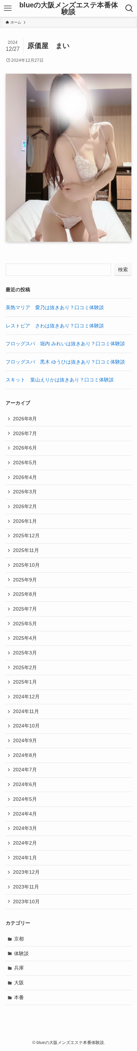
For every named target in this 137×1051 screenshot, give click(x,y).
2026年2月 (25, 506)
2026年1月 (25, 521)
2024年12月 (26, 696)
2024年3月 (25, 828)
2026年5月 (25, 462)
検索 (123, 269)
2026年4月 (25, 477)
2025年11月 (26, 550)
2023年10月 (26, 901)
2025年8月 (25, 594)
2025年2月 (25, 667)
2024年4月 (25, 814)
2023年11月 (26, 887)
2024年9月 (25, 740)
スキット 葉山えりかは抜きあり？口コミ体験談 (60, 380)
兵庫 (19, 968)
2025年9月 (25, 580)
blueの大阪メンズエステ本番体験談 (68, 8)
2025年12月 (26, 535)
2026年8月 (25, 418)
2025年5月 (25, 623)
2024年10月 (26, 726)
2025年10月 (26, 565)
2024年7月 (25, 769)
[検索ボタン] (129, 8)
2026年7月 (25, 433)
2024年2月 (25, 843)
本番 (19, 997)
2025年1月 (25, 682)
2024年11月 (26, 711)
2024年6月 (25, 784)
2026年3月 (25, 491)
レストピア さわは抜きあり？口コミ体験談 (55, 325)
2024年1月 (25, 857)
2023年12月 (26, 872)
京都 (19, 939)
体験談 (21, 953)
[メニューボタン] (7, 8)
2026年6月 (25, 448)
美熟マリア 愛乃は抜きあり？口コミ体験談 (55, 307)
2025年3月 (25, 653)
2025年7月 (25, 609)
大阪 (19, 982)
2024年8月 (25, 755)
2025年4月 (25, 638)
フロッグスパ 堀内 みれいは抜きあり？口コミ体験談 (65, 343)
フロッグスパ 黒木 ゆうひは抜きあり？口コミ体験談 (65, 362)
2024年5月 (25, 799)
